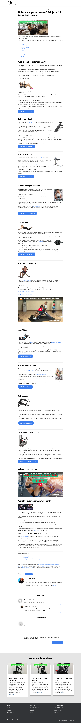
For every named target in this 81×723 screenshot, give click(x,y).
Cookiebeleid (33, 705)
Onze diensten (28, 3)
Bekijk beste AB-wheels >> (27, 254)
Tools (56, 3)
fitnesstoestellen (24, 536)
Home (19, 9)
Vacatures (9, 709)
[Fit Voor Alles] (12, 3)
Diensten (9, 710)
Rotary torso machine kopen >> (28, 461)
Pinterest (14, 720)
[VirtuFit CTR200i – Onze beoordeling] (17, 669)
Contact (8, 707)
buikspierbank (29, 122)
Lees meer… (11, 694)
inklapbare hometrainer (56, 342)
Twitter (57, 585)
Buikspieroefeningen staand (27, 556)
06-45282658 (59, 710)
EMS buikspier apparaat (26, 48)
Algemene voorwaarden (35, 707)
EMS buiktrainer (36, 206)
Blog (23, 9)
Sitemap (32, 710)
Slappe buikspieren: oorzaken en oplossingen (31, 559)
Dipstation (23, 56)
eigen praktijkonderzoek (45, 566)
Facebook (16, 720)
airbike (31, 342)
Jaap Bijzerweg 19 (58, 707)
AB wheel (23, 50)
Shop (61, 3)
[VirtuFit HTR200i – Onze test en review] (40, 669)
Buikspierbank (24, 45)
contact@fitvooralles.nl (62, 714)
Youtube (8, 720)
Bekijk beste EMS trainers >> (27, 213)
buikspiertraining (37, 530)
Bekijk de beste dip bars (26, 423)
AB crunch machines (26, 280)
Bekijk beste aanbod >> (26, 111)
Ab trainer (23, 44)
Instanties (32, 712)
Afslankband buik (24, 557)
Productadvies (38, 3)
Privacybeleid (33, 709)
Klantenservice (33, 714)
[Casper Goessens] (21, 580)
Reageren (60, 604)
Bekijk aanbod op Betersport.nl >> (26, 294)
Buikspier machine (25, 51)
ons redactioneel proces (27, 567)
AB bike (22, 53)
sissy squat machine (41, 374)
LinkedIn (54, 585)
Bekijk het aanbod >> (25, 356)
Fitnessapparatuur (29, 9)
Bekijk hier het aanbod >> (26, 146)
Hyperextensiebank (25, 47)
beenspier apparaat (30, 370)
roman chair (40, 157)
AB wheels (40, 241)
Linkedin (18, 720)
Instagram (28, 586)
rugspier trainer (38, 164)
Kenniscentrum (49, 3)
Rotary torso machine (25, 57)
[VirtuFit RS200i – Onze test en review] (63, 669)
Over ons (67, 3)
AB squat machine (25, 54)
